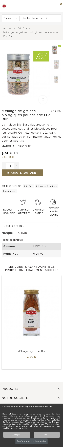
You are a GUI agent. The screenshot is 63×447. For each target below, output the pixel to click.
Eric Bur (28, 186)
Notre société (15, 398)
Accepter (16, 435)
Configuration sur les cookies (31, 441)
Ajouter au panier (22, 172)
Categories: (11, 186)
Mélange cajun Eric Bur (32, 351)
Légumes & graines (46, 186)
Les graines (9, 191)
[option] (26, 74)
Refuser (47, 435)
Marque (7, 232)
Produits (10, 389)
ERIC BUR (24, 146)
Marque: (8, 146)
